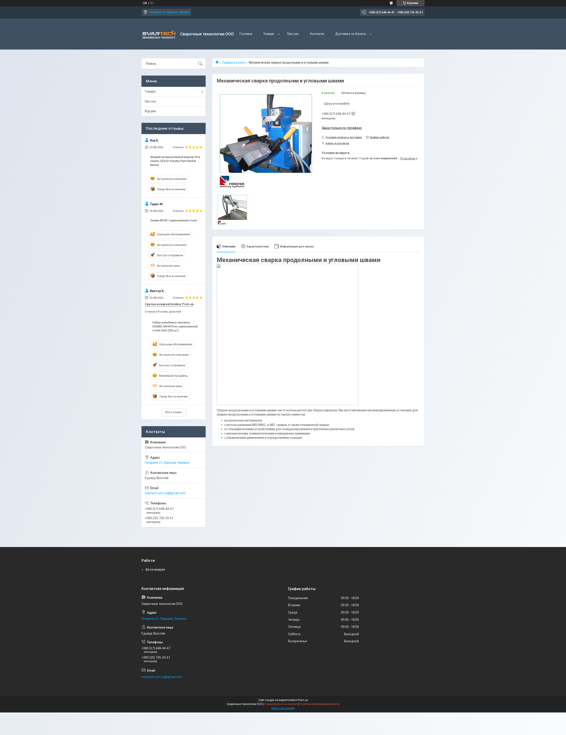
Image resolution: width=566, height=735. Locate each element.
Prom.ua (303, 700)
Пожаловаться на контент (281, 704)
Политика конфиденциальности (319, 704)
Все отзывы (173, 412)
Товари (268, 34)
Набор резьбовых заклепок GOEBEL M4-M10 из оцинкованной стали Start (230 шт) (175, 326)
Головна (245, 34)
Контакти (317, 34)
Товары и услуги (233, 62)
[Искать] (200, 63)
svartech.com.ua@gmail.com (165, 493)
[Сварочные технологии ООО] (159, 34)
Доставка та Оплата (350, 34)
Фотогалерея (155, 569)
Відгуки (150, 111)
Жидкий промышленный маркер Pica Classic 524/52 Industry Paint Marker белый (175, 161)
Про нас (293, 34)
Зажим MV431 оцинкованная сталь (173, 220)
